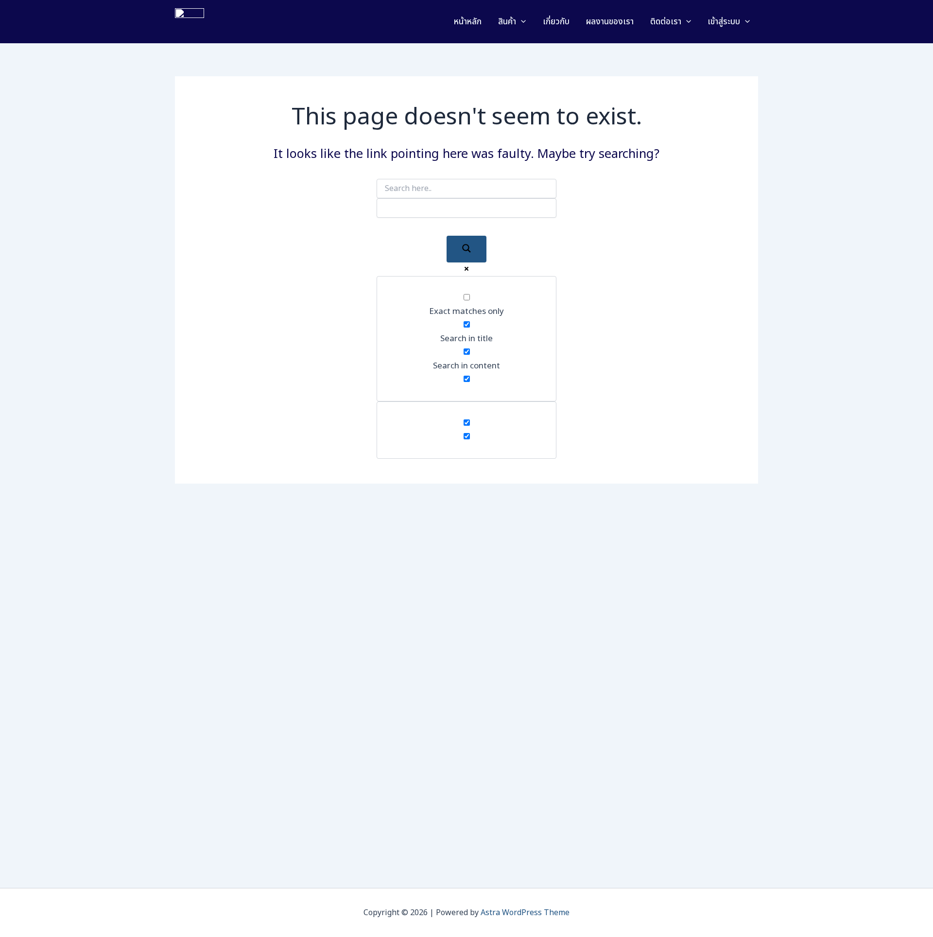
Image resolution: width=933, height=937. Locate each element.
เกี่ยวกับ (556, 22)
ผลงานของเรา (610, 22)
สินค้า (507, 22)
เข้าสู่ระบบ (724, 22)
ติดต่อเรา (665, 22)
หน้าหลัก (468, 22)
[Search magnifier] (466, 249)
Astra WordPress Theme (525, 913)
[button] (521, 22)
